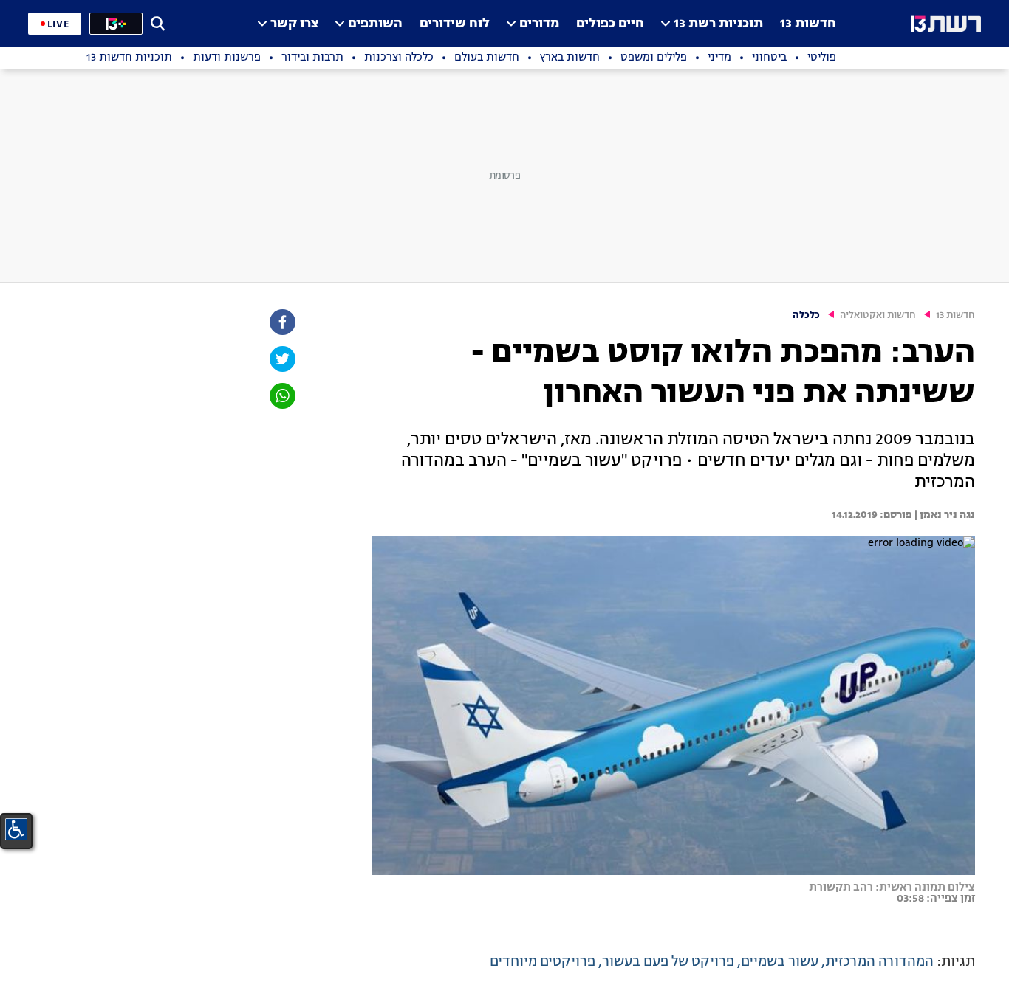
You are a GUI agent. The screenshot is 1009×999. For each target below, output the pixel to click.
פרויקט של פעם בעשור (668, 962)
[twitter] (281, 359)
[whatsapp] (281, 396)
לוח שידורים (455, 23)
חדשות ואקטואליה (878, 315)
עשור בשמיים (779, 962)
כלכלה (806, 315)
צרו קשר (294, 23)
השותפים (375, 23)
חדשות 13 (808, 23)
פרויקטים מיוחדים (542, 962)
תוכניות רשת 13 (718, 23)
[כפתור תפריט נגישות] (16, 829)
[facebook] (281, 322)
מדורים (539, 23)
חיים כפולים (610, 23)
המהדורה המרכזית (879, 962)
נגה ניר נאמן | (943, 515)
